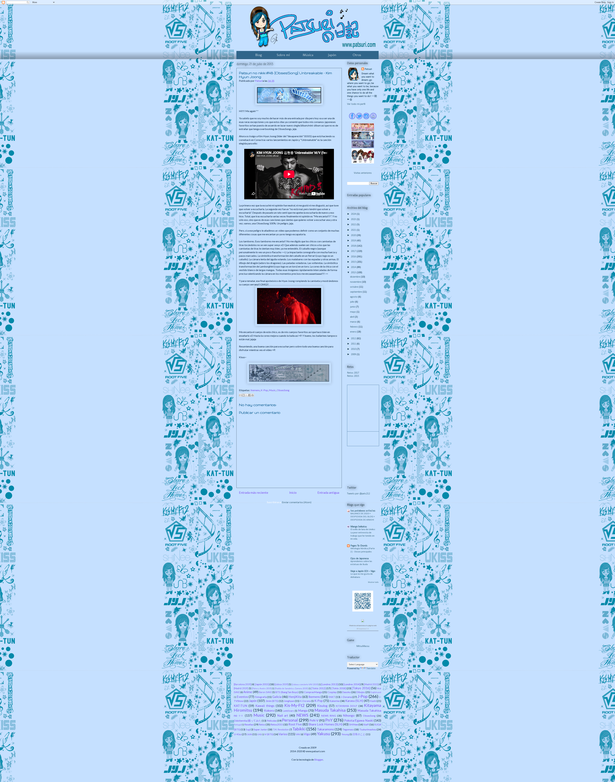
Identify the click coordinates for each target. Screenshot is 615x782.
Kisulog (322, 705)
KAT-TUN (240, 705)
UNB (259, 734)
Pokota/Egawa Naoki (358, 720)
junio (353, 307)
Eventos (242, 697)
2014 (354, 267)
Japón (332, 55)
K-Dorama (305, 701)
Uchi (249, 734)
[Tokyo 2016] (361, 688)
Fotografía (261, 696)
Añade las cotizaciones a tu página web (363, 626)
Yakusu (323, 733)
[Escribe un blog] (243, 395)
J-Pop (362, 696)
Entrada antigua (328, 492)
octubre (354, 287)
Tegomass (348, 729)
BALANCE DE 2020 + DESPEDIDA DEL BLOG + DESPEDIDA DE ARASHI (362, 516)
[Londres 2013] (329, 684)
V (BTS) (269, 734)
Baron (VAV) (265, 692)
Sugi (248, 729)
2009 (354, 354)
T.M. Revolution (281, 729)
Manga (303, 710)
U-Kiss (237, 734)
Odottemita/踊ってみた (247, 720)
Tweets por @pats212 (358, 493)
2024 (354, 214)
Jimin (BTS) (272, 700)
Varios (283, 734)
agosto (354, 297)
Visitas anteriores (363, 173)
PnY (329, 720)
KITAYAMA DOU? (346, 705)
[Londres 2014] (351, 684)
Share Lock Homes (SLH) (325, 724)
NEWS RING (328, 715)
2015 (354, 262)
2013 (354, 272)
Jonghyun (289, 700)
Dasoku (346, 692)
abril (352, 317)
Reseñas (248, 724)
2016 (354, 256)
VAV (298, 734)
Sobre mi (283, 55)
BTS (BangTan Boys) (286, 692)
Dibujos (360, 692)
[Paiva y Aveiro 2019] (261, 688)
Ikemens (255, 390)
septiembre (356, 292)
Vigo (307, 734)
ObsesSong (283, 390)
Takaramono (325, 729)
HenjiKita (295, 697)
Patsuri (368, 69)
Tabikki (299, 728)
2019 (354, 240)
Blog (258, 55)
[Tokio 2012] (318, 688)
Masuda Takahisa (330, 710)
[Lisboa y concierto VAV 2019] (305, 684)
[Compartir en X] (246, 395)
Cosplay (332, 692)
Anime (247, 692)
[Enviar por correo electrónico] (240, 395)
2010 (354, 349)
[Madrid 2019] (241, 688)
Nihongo (349, 715)
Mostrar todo (373, 582)
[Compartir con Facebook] (249, 395)
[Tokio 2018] (339, 688)
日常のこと (359, 734)
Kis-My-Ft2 (294, 705)
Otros (357, 55)
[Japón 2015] (262, 684)
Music (272, 390)
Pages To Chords (358, 546)
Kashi (373, 700)
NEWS (302, 715)
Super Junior (260, 729)
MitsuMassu (362, 646)
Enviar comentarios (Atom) (296, 502)
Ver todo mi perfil (356, 104)
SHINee (353, 724)
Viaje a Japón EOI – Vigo (362, 571)
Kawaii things (265, 705)
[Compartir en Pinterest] (252, 395)
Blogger (318, 759)
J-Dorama (346, 696)
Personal (290, 720)
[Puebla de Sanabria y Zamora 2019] (291, 688)
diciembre (355, 277)
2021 (354, 230)
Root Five (295, 724)
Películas (272, 720)
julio (352, 302)
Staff (366, 724)
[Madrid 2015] (371, 684)
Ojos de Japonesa (359, 558)
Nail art (282, 715)
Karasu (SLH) (354, 701)
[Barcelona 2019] (242, 684)
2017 (354, 251)
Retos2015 (277, 724)
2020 (354, 235)
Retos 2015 (353, 376)
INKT (332, 696)
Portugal (237, 724)
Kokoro (269, 710)
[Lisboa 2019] (281, 684)
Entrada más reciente (253, 492)
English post (376, 692)
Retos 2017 (353, 373)
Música (308, 55)
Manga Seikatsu (358, 526)
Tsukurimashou (367, 729)
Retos (262, 724)
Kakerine (335, 700)
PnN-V (313, 720)
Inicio (293, 492)
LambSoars (288, 710)
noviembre (356, 282)
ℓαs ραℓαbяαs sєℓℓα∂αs (362, 511)
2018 (354, 246)
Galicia (277, 697)
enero (353, 332)
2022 (354, 224)
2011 (354, 344)
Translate (371, 668)
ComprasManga (313, 692)
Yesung (345, 734)
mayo (353, 312)
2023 (354, 219)
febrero (354, 327)
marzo (353, 322)
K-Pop (264, 390)
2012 (354, 338)
